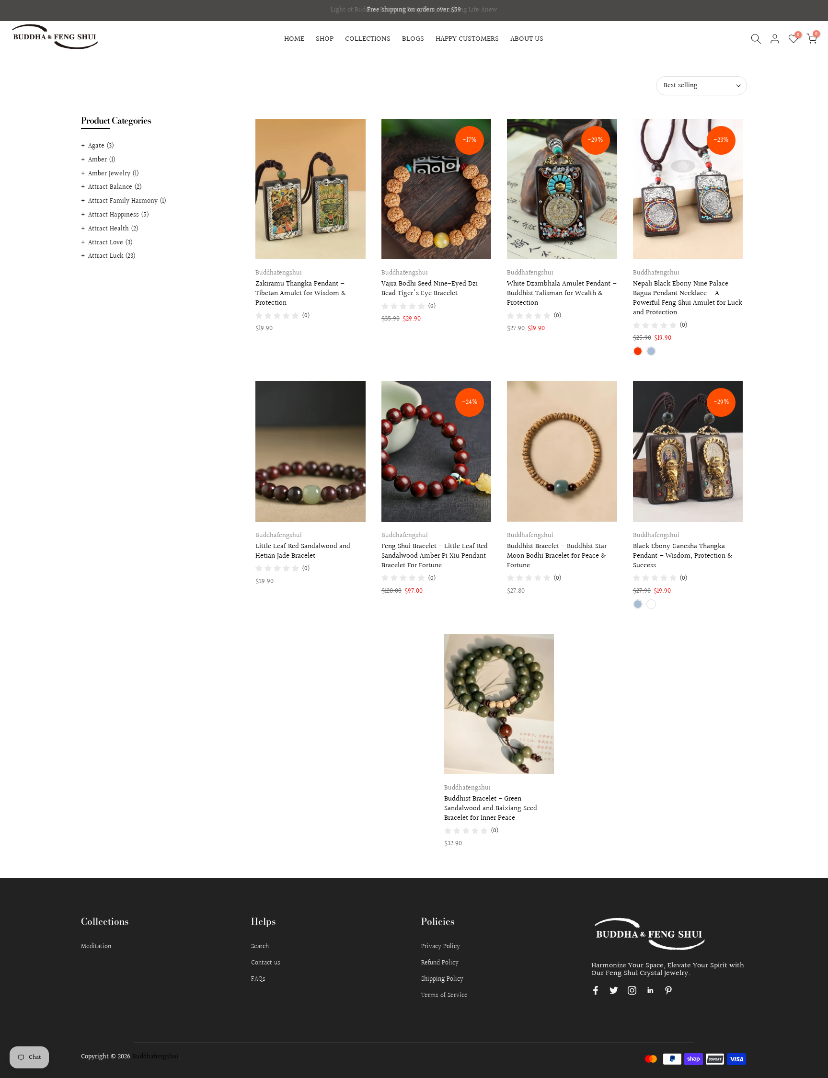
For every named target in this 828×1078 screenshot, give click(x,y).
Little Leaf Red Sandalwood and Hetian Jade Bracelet (302, 551)
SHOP (325, 39)
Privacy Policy (440, 946)
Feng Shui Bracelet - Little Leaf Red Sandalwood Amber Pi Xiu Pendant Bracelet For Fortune (434, 556)
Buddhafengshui (278, 273)
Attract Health (113, 229)
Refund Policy (440, 963)
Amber (101, 160)
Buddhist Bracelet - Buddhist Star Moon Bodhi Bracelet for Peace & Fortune (557, 556)
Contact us (265, 963)
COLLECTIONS (368, 39)
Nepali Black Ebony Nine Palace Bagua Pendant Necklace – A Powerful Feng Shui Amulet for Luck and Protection (687, 298)
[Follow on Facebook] (595, 990)
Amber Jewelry (113, 174)
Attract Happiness (118, 215)
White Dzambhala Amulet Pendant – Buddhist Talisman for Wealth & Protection (562, 293)
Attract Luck (112, 256)
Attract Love (110, 243)
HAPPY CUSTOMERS (467, 39)
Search (260, 946)
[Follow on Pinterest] (668, 990)
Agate (101, 146)
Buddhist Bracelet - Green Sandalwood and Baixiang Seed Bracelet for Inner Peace (490, 808)
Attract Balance (115, 187)
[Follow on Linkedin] (650, 990)
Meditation (96, 946)
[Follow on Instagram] (632, 990)
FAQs (258, 979)
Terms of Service (444, 995)
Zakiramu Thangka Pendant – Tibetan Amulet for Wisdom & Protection (300, 293)
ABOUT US (526, 39)
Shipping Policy (442, 979)
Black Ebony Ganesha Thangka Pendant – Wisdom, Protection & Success (682, 556)
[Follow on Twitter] (614, 990)
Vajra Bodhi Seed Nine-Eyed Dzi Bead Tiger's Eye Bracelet (429, 288)
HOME (294, 39)
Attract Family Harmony (127, 201)
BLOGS (413, 39)
